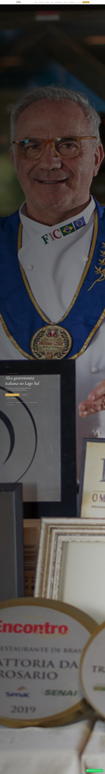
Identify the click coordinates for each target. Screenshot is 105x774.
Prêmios (47, 2)
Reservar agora (13, 394)
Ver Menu (24, 394)
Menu (52, 2)
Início (36, 2)
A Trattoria (41, 2)
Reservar (86, 2)
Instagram (79, 2)
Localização (72, 2)
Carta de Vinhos (58, 2)
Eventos (65, 2)
